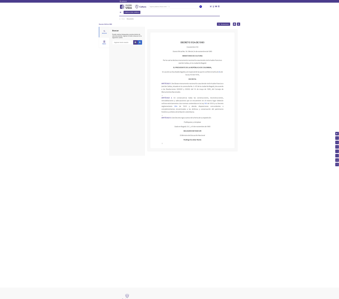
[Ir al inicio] (162, 96)
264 (175, 106)
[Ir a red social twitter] (211, 7)
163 (205, 103)
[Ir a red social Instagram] (219, 7)
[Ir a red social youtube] (216, 7)
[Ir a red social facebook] (213, 7)
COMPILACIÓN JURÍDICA (131, 12)
